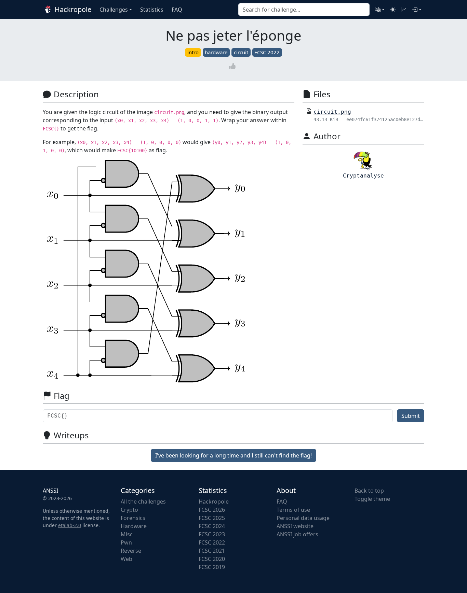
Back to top (369, 490)
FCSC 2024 (212, 526)
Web (126, 559)
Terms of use (293, 509)
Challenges (113, 9)
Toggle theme (372, 499)
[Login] (416, 9)
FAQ (282, 501)
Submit (410, 416)
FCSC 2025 (212, 518)
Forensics (133, 518)
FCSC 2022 (267, 52)
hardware (216, 52)
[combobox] (304, 9)
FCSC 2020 (212, 559)
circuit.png (332, 112)
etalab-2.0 (69, 525)
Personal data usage (303, 518)
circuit (241, 52)
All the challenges (143, 501)
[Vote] (233, 66)
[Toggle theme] (392, 9)
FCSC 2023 (212, 534)
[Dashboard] (403, 9)
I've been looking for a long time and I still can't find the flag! (233, 455)
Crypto (129, 509)
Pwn (126, 542)
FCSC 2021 (212, 550)
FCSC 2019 (212, 567)
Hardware (134, 526)
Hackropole (72, 9)
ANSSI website (295, 526)
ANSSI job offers (297, 534)
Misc (127, 534)
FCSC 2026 (212, 509)
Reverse (131, 550)
